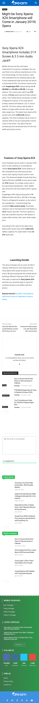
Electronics (6, 395)
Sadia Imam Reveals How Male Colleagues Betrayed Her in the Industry (25, 496)
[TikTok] (17, 700)
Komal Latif (10, 31)
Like (6, 654)
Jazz (9, 533)
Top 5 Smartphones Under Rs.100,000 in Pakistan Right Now (24, 402)
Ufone (29, 533)
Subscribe (32, 654)
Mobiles (5, 9)
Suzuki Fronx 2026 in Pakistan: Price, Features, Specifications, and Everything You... (25, 518)
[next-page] (7, 411)
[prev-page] (3, 411)
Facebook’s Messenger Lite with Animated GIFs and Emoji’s (28, 329)
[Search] (36, 3)
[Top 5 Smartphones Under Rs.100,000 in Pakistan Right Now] (7, 403)
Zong (4, 385)
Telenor (16, 533)
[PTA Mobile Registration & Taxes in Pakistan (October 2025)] (7, 392)
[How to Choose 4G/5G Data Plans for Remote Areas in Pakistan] (7, 381)
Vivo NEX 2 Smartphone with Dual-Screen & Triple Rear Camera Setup (17, 296)
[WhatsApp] (26, 700)
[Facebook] (7, 700)
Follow (15, 654)
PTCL (35, 533)
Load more (18, 645)
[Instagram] (12, 700)
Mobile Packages (12, 600)
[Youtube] (31, 700)
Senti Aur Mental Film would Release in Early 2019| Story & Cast (10, 329)
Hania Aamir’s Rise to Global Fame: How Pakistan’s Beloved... (18, 638)
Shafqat (17, 385)
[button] (3, 3)
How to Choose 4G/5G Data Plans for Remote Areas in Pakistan (23, 381)
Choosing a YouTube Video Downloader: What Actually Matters (24, 485)
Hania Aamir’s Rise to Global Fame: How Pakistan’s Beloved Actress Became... (25, 507)
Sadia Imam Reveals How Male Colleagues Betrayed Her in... (19, 633)
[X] (19, 364)
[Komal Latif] (3, 31)
